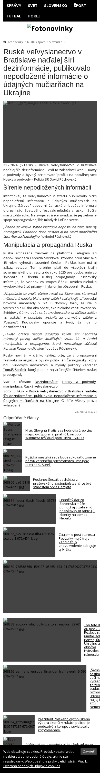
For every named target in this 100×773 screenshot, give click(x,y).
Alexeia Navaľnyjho (25, 236)
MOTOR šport (36, 42)
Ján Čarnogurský (74, 360)
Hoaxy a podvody (79, 381)
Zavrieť (88, 751)
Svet (32, 5)
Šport (80, 5)
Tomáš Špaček (14, 369)
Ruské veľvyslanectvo (41, 386)
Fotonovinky (15, 42)
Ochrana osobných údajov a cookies (31, 766)
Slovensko (55, 5)
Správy (14, 5)
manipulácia (12, 386)
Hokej (34, 15)
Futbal (14, 15)
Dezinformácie (46, 381)
